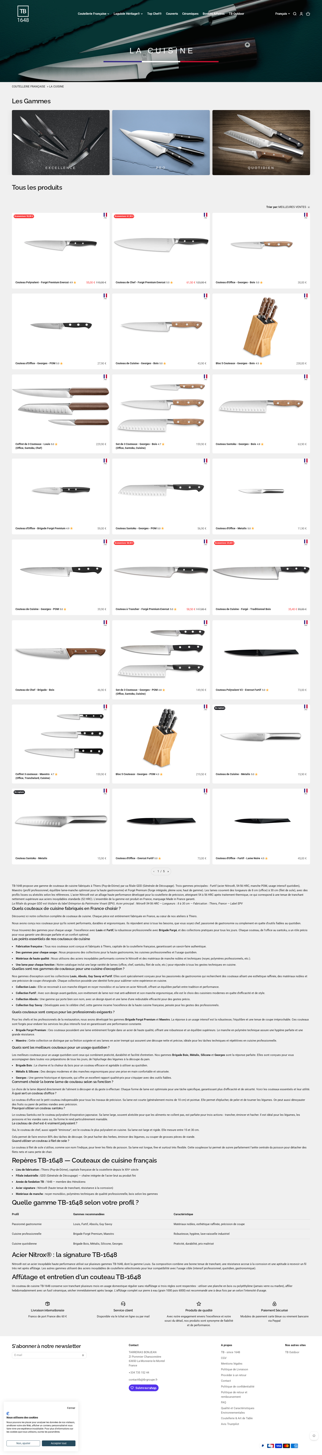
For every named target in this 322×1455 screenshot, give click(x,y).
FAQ (223, 1402)
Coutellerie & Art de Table (237, 1418)
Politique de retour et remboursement (234, 1394)
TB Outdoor (236, 13)
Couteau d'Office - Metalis (231, 528)
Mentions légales (231, 1363)
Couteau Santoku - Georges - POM (136, 528)
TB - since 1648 (230, 1352)
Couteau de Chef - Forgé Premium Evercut (140, 282)
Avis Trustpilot (230, 1424)
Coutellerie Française (92, 13)
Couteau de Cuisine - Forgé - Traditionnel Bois (243, 609)
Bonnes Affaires (214, 13)
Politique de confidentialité (237, 1386)
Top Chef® (154, 13)
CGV (224, 1358)
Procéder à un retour (233, 1375)
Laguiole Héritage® (127, 13)
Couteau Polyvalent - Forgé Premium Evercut (42, 282)
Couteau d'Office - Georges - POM (35, 363)
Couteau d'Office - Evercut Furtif (135, 858)
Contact (226, 1380)
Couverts (172, 13)
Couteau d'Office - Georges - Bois (235, 282)
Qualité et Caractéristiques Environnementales (237, 1410)
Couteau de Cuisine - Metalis (233, 774)
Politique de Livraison (234, 1369)
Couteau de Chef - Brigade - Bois (34, 689)
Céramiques (190, 13)
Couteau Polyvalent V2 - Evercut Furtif (238, 689)
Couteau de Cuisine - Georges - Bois (137, 363)
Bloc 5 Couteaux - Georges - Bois (235, 363)
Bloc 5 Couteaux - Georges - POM (135, 774)
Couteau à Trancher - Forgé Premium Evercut (142, 609)
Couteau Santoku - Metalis (31, 858)
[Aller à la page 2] (168, 871)
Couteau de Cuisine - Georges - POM (37, 609)
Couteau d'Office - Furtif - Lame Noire (238, 858)
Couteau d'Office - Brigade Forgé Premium (40, 528)
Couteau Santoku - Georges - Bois (236, 444)
